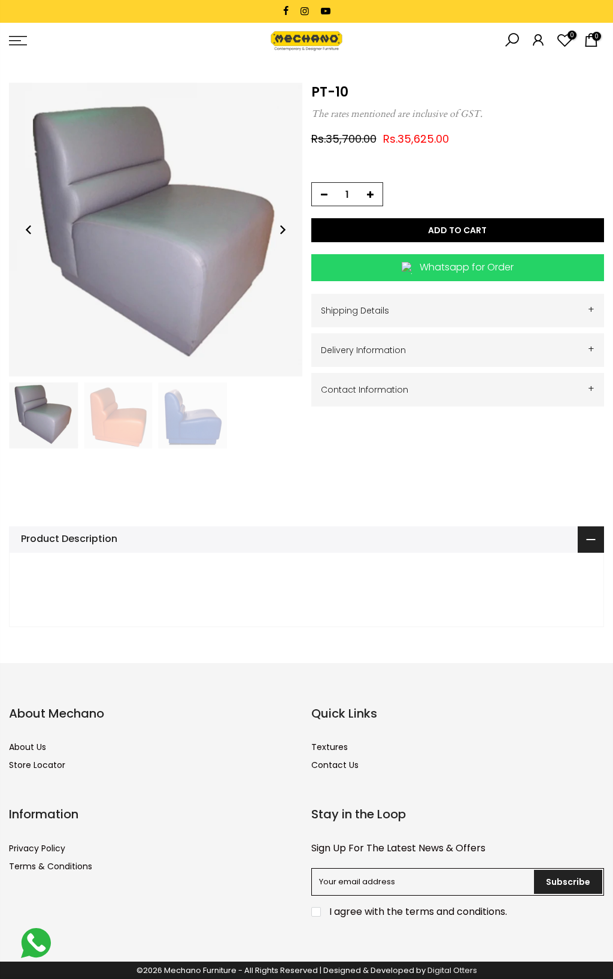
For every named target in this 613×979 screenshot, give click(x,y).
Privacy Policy (37, 848)
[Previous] (29, 230)
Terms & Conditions (50, 866)
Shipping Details (458, 310)
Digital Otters (452, 970)
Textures (329, 747)
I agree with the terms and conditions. (417, 911)
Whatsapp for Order (467, 267)
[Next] (282, 230)
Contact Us (335, 765)
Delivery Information (458, 349)
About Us (27, 747)
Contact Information (458, 389)
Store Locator (37, 765)
